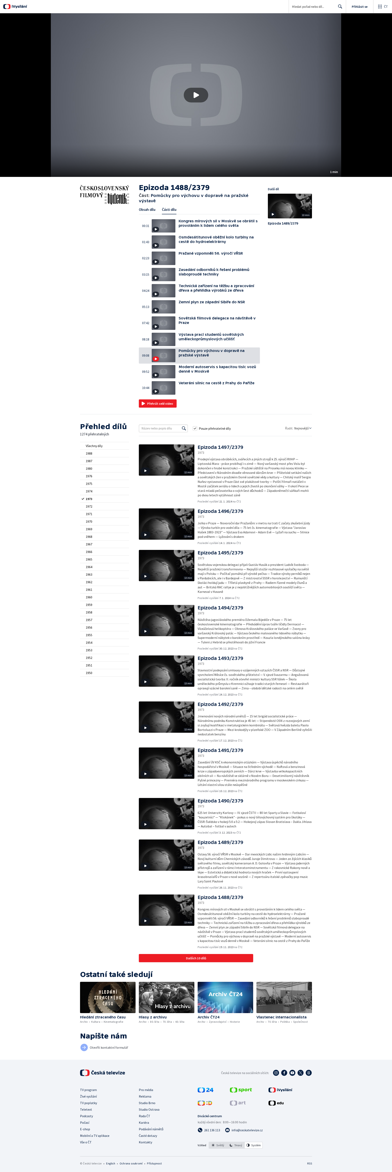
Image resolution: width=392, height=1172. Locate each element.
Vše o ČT (86, 1142)
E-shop (85, 1129)
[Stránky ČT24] (205, 1091)
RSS (309, 1163)
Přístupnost (154, 1163)
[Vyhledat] (184, 428)
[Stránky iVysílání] (280, 1091)
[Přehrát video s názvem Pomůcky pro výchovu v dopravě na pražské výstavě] (196, 95)
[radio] (104, 445)
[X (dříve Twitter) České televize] (300, 1073)
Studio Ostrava (149, 1109)
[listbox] (236, 1145)
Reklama (145, 1096)
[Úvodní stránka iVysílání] (19, 6)
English (110, 1163)
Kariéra (144, 1122)
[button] (196, 95)
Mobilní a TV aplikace (94, 1136)
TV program (88, 1090)
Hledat (340, 6)
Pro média (146, 1090)
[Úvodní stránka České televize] (103, 1073)
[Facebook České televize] (284, 1073)
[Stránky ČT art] (238, 1104)
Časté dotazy (148, 1136)
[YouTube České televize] (292, 1073)
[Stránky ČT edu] (276, 1104)
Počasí (84, 1122)
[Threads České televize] (308, 1073)
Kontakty (145, 1142)
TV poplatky (88, 1103)
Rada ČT (144, 1116)
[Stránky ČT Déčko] (205, 1104)
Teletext (86, 1109)
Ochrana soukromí (131, 1163)
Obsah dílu (147, 209)
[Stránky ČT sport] (241, 1091)
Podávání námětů (151, 1129)
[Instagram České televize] (276, 1073)
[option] (218, 1145)
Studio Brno (147, 1103)
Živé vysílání (88, 1096)
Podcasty (86, 1116)
